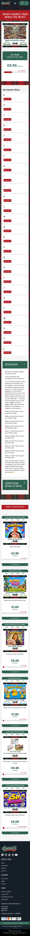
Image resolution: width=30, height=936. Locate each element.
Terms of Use (4, 899)
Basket (3, 881)
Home (2, 863)
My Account (4, 878)
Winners (3, 868)
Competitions (4, 865)
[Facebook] (2, 855)
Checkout (3, 883)
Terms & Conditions (6, 891)
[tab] (15, 97)
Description (11, 364)
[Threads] (13, 855)
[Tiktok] (9, 855)
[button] (15, 3)
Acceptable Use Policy (7, 896)
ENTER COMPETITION (15, 564)
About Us (3, 870)
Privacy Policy (5, 894)
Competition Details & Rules (13, 485)
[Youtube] (16, 855)
